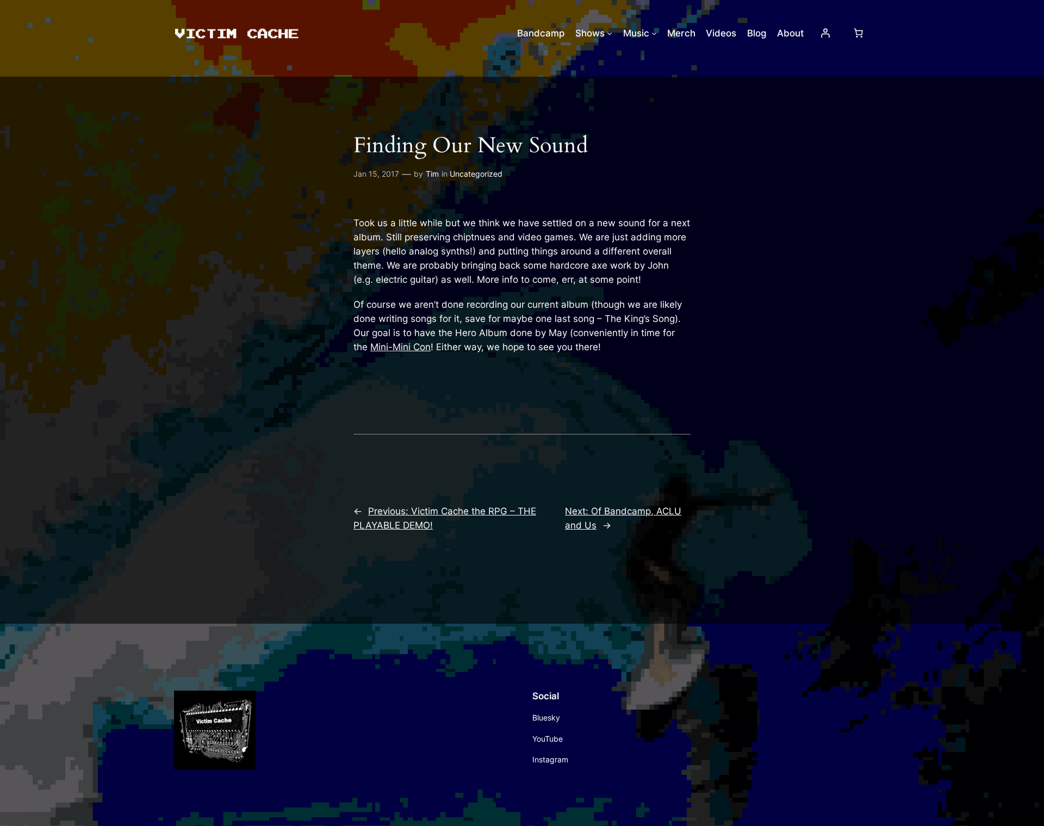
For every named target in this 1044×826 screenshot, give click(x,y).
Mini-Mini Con (400, 346)
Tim (432, 173)
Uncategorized (476, 173)
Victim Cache (236, 33)
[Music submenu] (654, 33)
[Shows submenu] (609, 33)
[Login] (825, 33)
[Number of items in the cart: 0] (858, 33)
